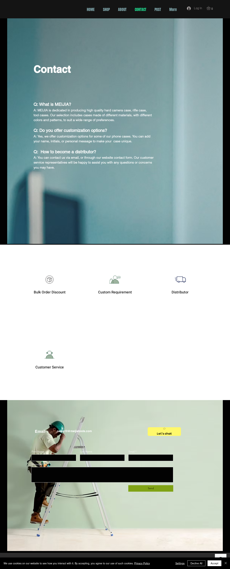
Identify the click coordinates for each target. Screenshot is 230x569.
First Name (38, 451)
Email (132, 451)
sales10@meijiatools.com (74, 431)
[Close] (226, 563)
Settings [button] (180, 563)
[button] (211, 8)
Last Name (86, 451)
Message (37, 464)
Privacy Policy (142, 563)
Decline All (196, 563)
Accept (214, 563)
